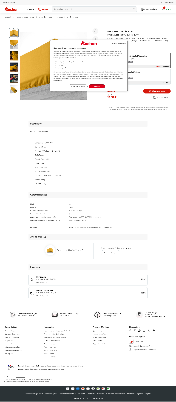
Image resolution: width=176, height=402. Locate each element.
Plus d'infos (40, 283)
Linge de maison (45, 17)
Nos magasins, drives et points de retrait (58, 331)
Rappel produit (10, 341)
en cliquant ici (20, 377)
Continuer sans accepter (119, 43)
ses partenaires (64, 51)
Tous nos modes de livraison (54, 334)
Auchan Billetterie (50, 350)
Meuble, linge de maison (25, 17)
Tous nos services (50, 357)
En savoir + (111, 44)
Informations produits (12, 347)
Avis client (8, 344)
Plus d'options (128, 62)
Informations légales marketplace (139, 394)
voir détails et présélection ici (158, 110)
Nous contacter (10, 331)
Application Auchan (100, 344)
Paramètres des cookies (78, 86)
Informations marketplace (14, 350)
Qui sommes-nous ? (100, 331)
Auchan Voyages (50, 347)
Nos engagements (99, 337)
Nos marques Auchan (100, 334)
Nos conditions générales (34, 394)
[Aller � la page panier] (166, 9)
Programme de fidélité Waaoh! (55, 337)
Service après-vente (12, 337)
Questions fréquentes (12, 334)
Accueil (8, 17)
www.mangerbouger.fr (42, 382)
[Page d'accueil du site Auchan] (12, 9)
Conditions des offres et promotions (72, 394)
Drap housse (74, 17)
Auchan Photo (49, 354)
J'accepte (97, 86)
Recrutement (97, 341)
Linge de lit (61, 17)
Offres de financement (52, 341)
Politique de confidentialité (115, 394)
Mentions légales (51, 394)
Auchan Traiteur (50, 344)
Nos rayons (9, 354)
